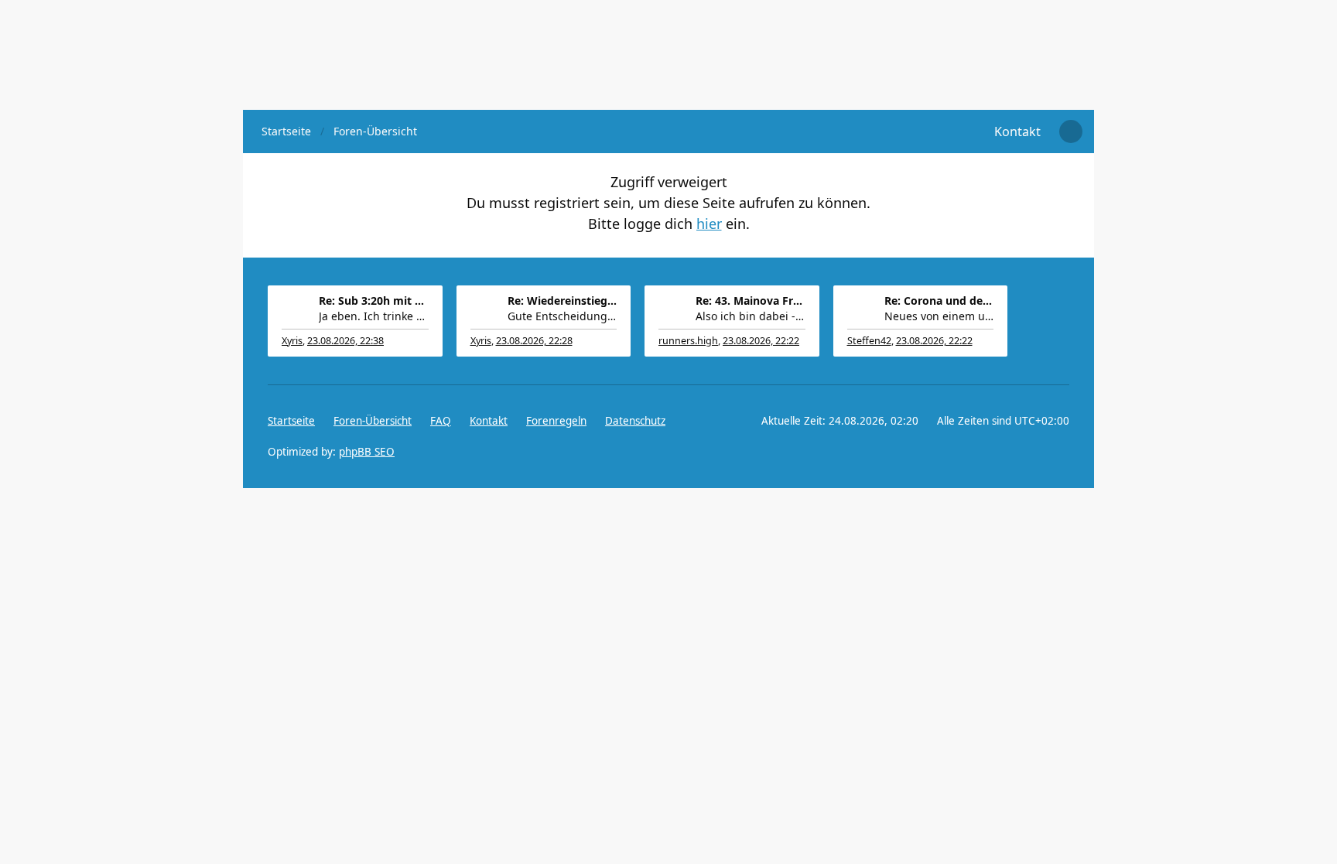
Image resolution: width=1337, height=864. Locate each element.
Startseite (291, 421)
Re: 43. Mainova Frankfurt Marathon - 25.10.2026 (750, 300)
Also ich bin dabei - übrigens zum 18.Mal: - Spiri (750, 316)
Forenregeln (556, 421)
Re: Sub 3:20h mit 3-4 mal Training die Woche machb (374, 300)
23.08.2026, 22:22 (761, 340)
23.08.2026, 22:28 (534, 340)
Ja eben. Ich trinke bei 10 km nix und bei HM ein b (374, 316)
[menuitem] (1017, 131)
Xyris (292, 340)
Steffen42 (869, 340)
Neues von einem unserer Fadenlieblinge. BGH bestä (939, 316)
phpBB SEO (367, 452)
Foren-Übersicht (372, 421)
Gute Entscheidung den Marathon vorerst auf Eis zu (562, 316)
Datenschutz (635, 421)
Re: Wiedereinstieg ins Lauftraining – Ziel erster (562, 300)
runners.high (688, 340)
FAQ (440, 421)
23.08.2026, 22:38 (345, 340)
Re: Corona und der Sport (939, 300)
